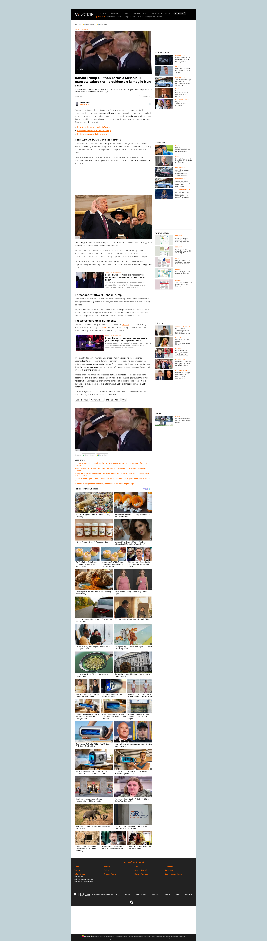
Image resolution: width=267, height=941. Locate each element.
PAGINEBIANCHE (138, 936)
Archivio (167, 895)
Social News (169, 870)
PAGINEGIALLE (110, 936)
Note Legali (94, 939)
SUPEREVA (182, 936)
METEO (177, 416)
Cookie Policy (107, 939)
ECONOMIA (136, 13)
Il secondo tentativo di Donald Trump (94, 130)
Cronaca (77, 866)
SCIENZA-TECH (157, 13)
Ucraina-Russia (110, 874)
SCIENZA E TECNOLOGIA (182, 326)
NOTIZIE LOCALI (180, 55)
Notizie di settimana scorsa (83, 882)
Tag (177, 895)
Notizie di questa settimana (83, 879)
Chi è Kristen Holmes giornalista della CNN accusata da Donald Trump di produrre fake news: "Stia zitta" (112, 464)
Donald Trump (82, 400)
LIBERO (96, 936)
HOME (77, 29)
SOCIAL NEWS (84, 29)
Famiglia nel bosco (129, 17)
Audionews (179, 13)
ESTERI (145, 13)
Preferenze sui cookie (118, 939)
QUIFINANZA (166, 936)
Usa (124, 400)
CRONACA (114, 13)
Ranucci (159, 17)
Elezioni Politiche (141, 874)
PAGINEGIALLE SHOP (121, 936)
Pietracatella (111, 17)
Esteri (136, 866)
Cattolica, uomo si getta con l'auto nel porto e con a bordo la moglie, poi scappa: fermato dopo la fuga (113, 479)
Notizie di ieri (78, 877)
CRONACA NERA (180, 359)
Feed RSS (127, 895)
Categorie (155, 895)
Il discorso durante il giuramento (92, 134)
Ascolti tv (140, 17)
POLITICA (125, 13)
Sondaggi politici (150, 17)
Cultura (77, 870)
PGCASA (130, 936)
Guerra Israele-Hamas (173, 874)
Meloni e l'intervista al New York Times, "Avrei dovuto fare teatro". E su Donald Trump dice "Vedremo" (110, 469)
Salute (106, 870)
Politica (107, 866)
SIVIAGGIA (159, 936)
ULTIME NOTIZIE (102, 13)
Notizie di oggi (79, 874)
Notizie (84, 894)
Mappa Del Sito (141, 895)
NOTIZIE (86, 14)
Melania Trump (113, 400)
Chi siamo (87, 939)
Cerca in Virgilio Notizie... (103, 895)
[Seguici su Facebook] (132, 903)
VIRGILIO (102, 936)
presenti (125, 324)
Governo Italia (97, 400)
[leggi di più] (150, 103)
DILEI (153, 936)
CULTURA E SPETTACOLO (182, 99)
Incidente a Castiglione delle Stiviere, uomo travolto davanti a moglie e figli (104, 483)
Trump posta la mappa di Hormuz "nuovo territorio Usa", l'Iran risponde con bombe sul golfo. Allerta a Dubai (112, 474)
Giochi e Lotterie (140, 870)
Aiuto (126, 939)
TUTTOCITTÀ (147, 936)
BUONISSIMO (174, 936)
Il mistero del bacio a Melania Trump (93, 127)
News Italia (189, 895)
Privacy (100, 939)
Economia (169, 866)
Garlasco (119, 17)
